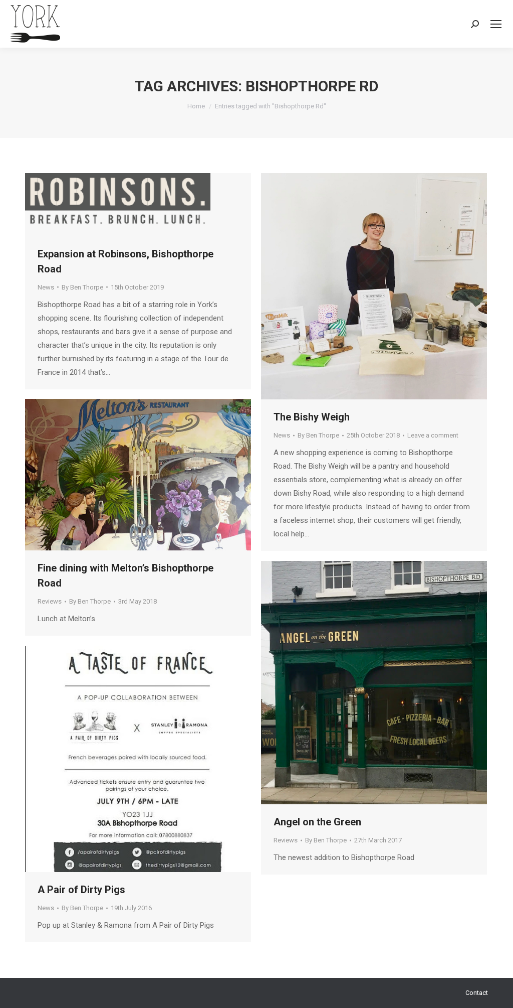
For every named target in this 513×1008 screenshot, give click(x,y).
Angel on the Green (317, 822)
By (82, 287)
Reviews (50, 601)
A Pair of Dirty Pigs (81, 890)
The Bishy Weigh (312, 417)
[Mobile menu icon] (496, 24)
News (46, 287)
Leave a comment (432, 435)
